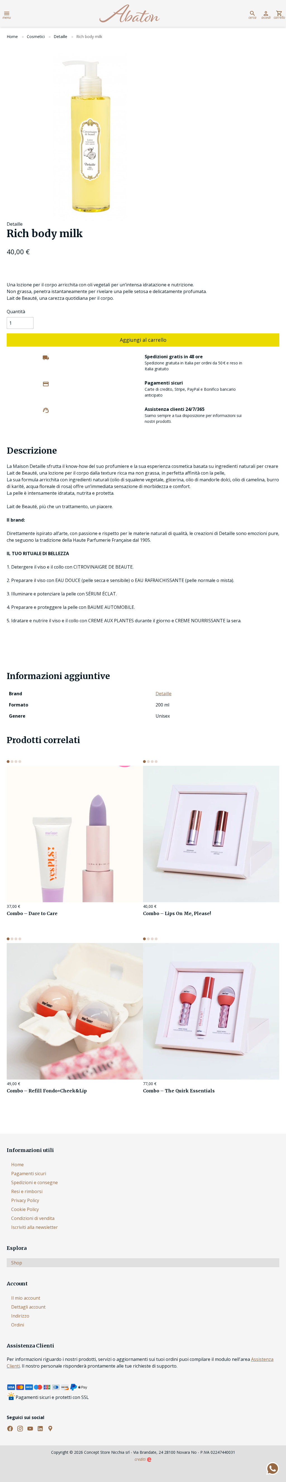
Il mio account (25, 1298)
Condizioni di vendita (32, 1218)
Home (12, 36)
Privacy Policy (25, 1200)
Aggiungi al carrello (143, 339)
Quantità (16, 311)
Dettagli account (28, 1307)
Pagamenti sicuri (28, 1173)
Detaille (60, 36)
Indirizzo (20, 1316)
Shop (16, 1263)
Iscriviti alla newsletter (34, 1227)
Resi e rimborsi (26, 1191)
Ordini (17, 1325)
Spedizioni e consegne (34, 1182)
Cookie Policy (25, 1209)
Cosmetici (36, 36)
